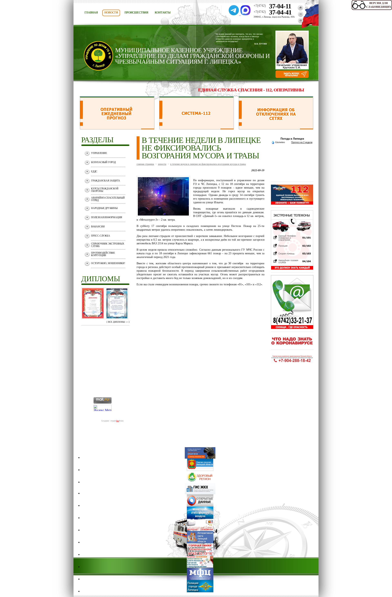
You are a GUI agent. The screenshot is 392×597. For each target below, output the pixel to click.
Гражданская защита (105, 180)
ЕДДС (94, 171)
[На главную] (300, 9)
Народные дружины (104, 208)
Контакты (162, 12)
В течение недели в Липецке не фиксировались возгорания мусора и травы (208, 164)
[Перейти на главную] (98, 69)
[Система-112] (196, 128)
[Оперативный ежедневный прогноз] (117, 128)
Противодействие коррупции (103, 254)
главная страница (145, 164)
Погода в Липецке (292, 138)
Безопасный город (103, 162)
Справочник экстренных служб (107, 245)
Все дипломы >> (118, 322)
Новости (111, 12)
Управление (99, 153)
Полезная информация (106, 217)
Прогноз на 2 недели (301, 142)
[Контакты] (300, 22)
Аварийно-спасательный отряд (108, 199)
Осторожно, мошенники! (108, 263)
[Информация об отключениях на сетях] (275, 128)
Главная (91, 12)
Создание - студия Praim (112, 421)
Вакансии (98, 226)
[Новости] (300, 16)
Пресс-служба (100, 235)
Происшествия (136, 12)
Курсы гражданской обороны (104, 189)
